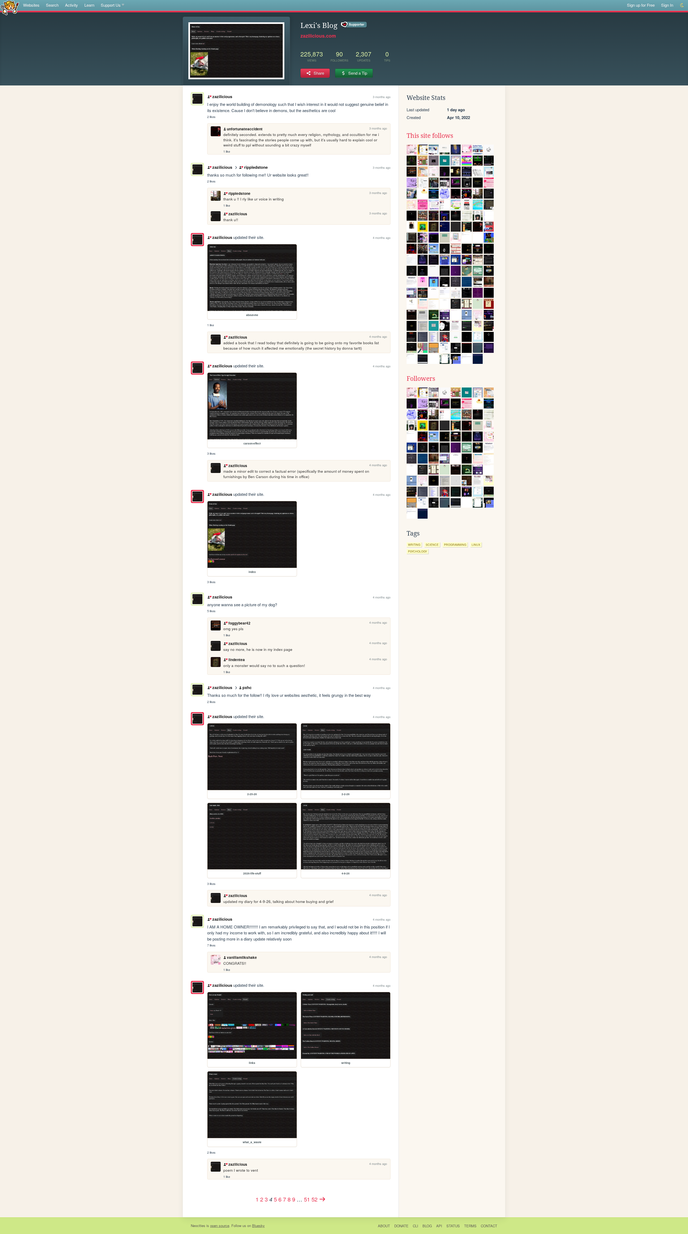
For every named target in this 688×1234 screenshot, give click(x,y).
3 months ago (381, 97)
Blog (427, 1225)
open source (219, 1225)
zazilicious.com (318, 35)
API (439, 1225)
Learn (89, 5)
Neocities (198, 1225)
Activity (71, 5)
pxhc (247, 687)
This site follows (430, 135)
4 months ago (381, 237)
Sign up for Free (641, 5)
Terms (470, 1225)
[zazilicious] (197, 239)
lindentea (236, 659)
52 (314, 1199)
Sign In (667, 5)
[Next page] (322, 1199)
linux (476, 545)
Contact (489, 1225)
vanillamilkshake (242, 957)
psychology (417, 551)
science (432, 545)
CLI (415, 1225)
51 (307, 1199)
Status (453, 1225)
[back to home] (10, 7)
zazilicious (222, 96)
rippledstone (255, 167)
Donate (401, 1225)
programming (455, 545)
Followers (421, 378)
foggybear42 (239, 623)
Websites (31, 5)
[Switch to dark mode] (682, 5)
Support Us (111, 5)
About (384, 1225)
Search (52, 5)
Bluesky (258, 1225)
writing (414, 545)
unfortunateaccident (245, 128)
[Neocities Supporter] (354, 24)
